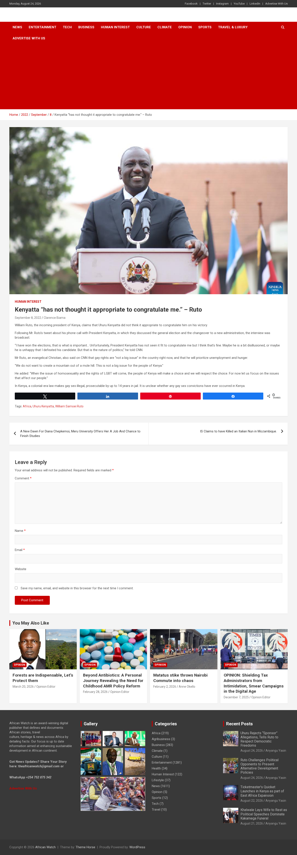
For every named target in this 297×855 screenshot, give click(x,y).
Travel (156, 809)
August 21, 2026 (251, 823)
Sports (156, 798)
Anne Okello (187, 686)
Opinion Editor (45, 686)
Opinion (185, 27)
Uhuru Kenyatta (43, 406)
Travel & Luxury (233, 27)
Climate (164, 27)
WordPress (137, 847)
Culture (143, 27)
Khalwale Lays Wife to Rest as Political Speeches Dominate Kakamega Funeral (263, 814)
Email (20, 550)
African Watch (45, 847)
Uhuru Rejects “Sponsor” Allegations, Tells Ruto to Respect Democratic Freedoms (259, 739)
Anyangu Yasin (275, 750)
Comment (23, 478)
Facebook (191, 3)
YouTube (239, 3)
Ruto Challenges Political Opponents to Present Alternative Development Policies (259, 766)
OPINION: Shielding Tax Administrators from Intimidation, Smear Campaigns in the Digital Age (254, 683)
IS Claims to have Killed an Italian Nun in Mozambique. (238, 431)
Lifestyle (158, 780)
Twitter (207, 3)
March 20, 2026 (23, 686)
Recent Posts (239, 723)
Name (20, 531)
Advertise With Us (276, 3)
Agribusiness (161, 739)
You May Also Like (30, 623)
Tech (67, 27)
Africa (27, 406)
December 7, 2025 (236, 697)
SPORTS (205, 27)
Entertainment (42, 27)
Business (86, 27)
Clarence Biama (54, 317)
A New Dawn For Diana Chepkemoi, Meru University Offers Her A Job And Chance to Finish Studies (80, 433)
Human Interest (115, 27)
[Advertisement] (148, 76)
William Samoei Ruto (69, 406)
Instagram (222, 3)
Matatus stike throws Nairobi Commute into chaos (180, 678)
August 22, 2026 (251, 800)
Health (156, 768)
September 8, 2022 (28, 317)
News (17, 27)
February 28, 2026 (95, 692)
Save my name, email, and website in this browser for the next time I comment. (77, 588)
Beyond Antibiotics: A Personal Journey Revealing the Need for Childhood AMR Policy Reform (113, 680)
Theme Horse (85, 847)
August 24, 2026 (251, 750)
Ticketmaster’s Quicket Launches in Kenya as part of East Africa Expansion (262, 791)
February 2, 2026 (164, 686)
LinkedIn (255, 3)
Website (20, 569)
